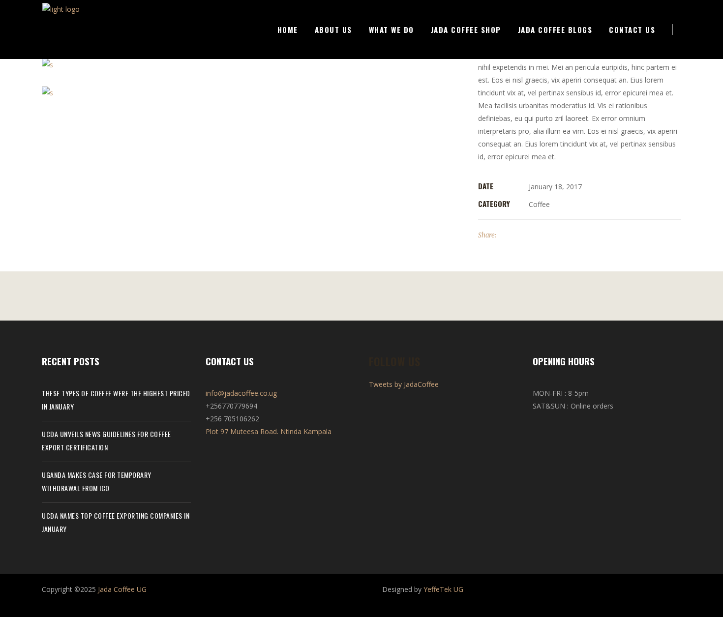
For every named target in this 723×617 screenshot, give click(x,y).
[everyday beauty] (252, 92)
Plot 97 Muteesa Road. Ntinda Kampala (268, 431)
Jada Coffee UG (122, 589)
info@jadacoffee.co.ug (241, 393)
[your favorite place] (252, 64)
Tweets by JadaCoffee (404, 384)
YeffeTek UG (443, 589)
